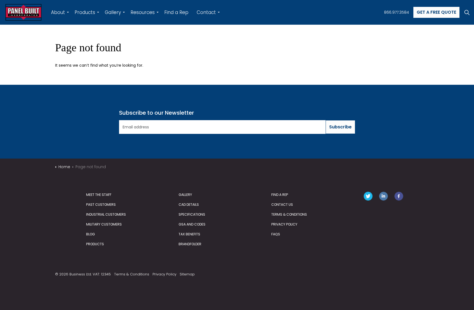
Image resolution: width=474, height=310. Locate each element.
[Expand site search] (467, 12)
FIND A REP (279, 194)
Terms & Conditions (131, 274)
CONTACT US (282, 204)
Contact (206, 12)
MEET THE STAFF (98, 194)
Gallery (113, 12)
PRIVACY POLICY (284, 224)
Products (85, 12)
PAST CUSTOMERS (101, 204)
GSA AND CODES (192, 224)
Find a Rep (176, 12)
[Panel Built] (23, 12)
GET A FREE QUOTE (436, 12)
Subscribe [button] (340, 127)
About (58, 12)
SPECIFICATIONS (192, 214)
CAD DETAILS (189, 204)
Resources (143, 12)
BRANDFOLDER (190, 244)
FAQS (275, 234)
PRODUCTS (95, 244)
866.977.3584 (396, 12)
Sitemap (187, 274)
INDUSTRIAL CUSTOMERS (106, 214)
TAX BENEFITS (189, 234)
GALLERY (185, 194)
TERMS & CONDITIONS (289, 214)
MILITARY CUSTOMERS (104, 224)
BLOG (90, 234)
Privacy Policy (164, 274)
